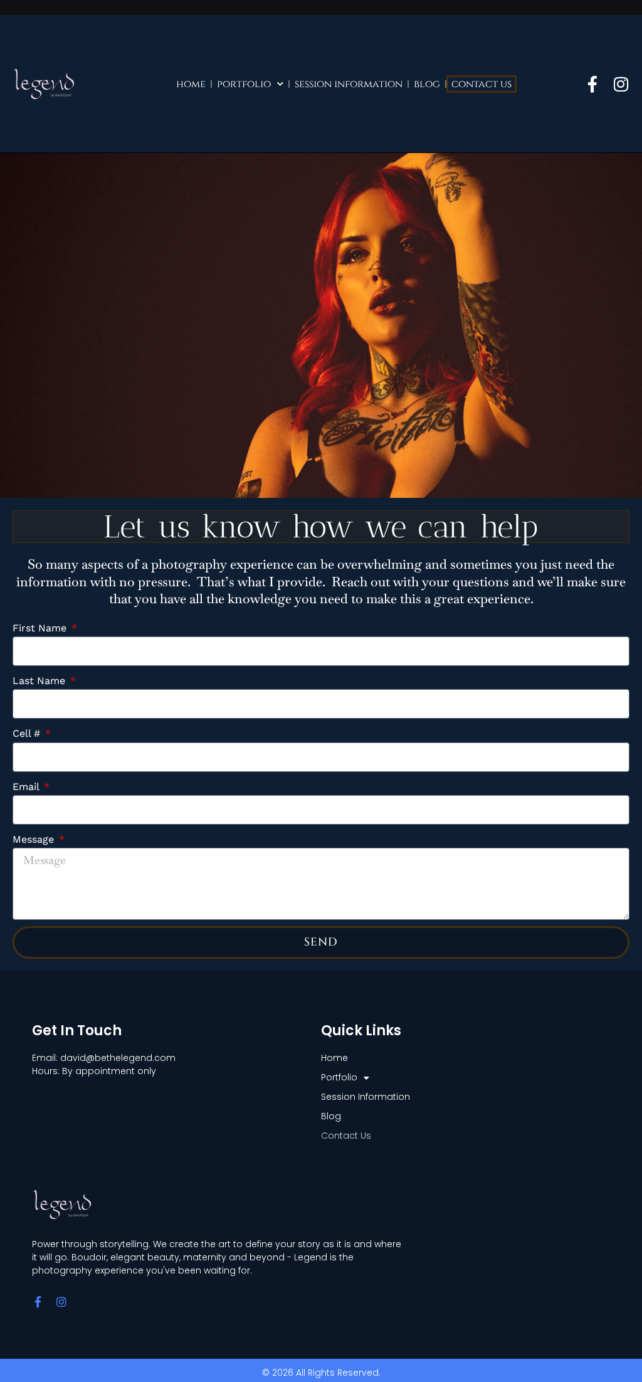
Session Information (349, 84)
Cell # (28, 733)
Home (191, 84)
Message (35, 839)
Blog (427, 84)
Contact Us (481, 84)
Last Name (40, 681)
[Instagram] (621, 84)
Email (27, 787)
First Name (41, 628)
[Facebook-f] (592, 84)
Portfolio (244, 84)
